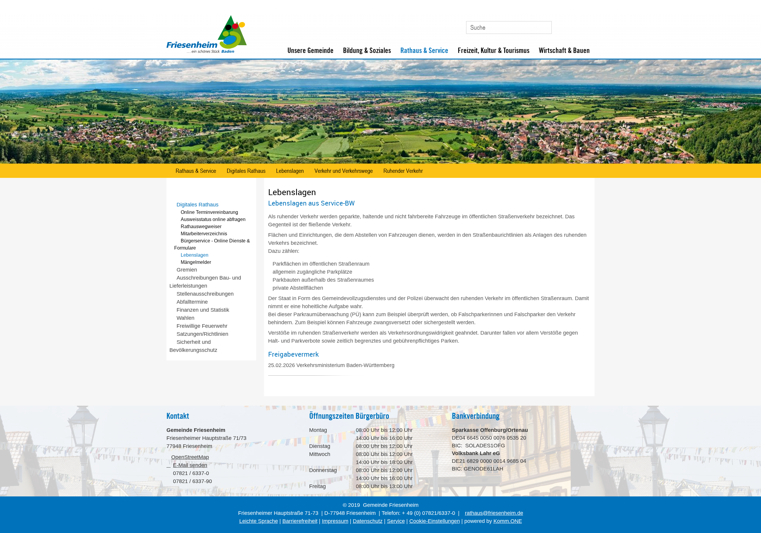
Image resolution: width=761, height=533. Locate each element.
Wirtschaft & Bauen (564, 50)
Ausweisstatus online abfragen (213, 219)
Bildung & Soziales (367, 50)
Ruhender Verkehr (403, 170)
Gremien (187, 270)
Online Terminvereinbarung (209, 212)
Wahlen (185, 318)
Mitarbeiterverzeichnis (204, 233)
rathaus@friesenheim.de (494, 513)
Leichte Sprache (258, 521)
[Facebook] (573, 25)
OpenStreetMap (190, 457)
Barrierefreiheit (299, 521)
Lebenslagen (290, 170)
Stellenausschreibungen (205, 294)
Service (396, 521)
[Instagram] (587, 25)
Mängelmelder (196, 262)
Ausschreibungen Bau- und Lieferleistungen (205, 282)
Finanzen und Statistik (203, 310)
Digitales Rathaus (246, 170)
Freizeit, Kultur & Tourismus (493, 50)
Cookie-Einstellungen (434, 521)
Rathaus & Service (424, 50)
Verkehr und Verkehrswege (344, 170)
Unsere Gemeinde (310, 50)
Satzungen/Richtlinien (202, 334)
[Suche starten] (544, 27)
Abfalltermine (192, 302)
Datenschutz (368, 521)
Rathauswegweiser (201, 226)
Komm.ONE (507, 521)
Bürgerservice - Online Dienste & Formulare (212, 244)
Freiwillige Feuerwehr (202, 326)
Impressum (335, 521)
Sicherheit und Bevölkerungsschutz (193, 346)
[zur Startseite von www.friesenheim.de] (206, 51)
